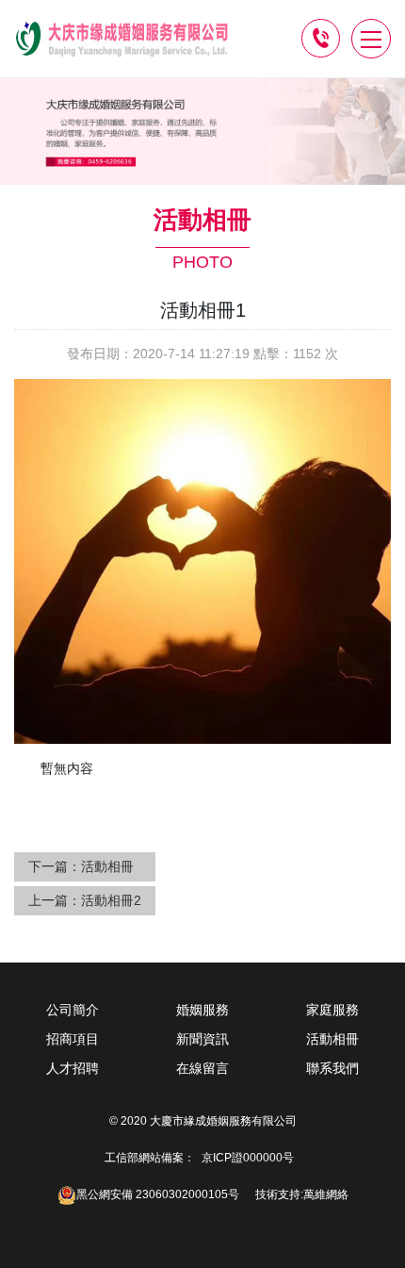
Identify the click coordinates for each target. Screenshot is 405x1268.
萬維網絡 (325, 1194)
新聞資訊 (202, 1038)
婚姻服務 (202, 1009)
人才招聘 (72, 1068)
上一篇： (84, 900)
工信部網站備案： (199, 1157)
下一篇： (81, 866)
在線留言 (202, 1068)
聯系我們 (332, 1068)
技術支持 (277, 1194)
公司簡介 (72, 1009)
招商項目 (72, 1038)
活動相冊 (332, 1038)
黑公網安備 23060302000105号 (157, 1194)
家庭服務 (332, 1009)
